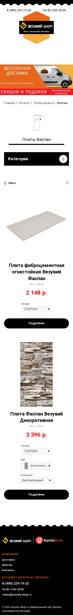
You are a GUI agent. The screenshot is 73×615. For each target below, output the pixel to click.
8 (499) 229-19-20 (19, 10)
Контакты (8, 570)
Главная (9, 103)
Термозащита (43, 103)
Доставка (8, 559)
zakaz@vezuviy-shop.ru (16, 594)
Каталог (24, 103)
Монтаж (7, 564)
